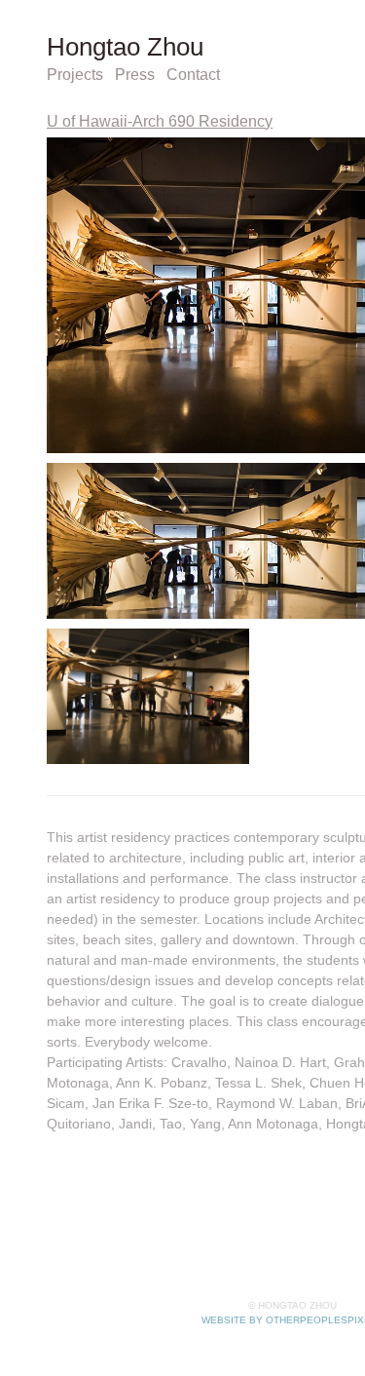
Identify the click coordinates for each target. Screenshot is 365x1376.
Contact (215, 75)
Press (149, 75)
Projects (81, 75)
